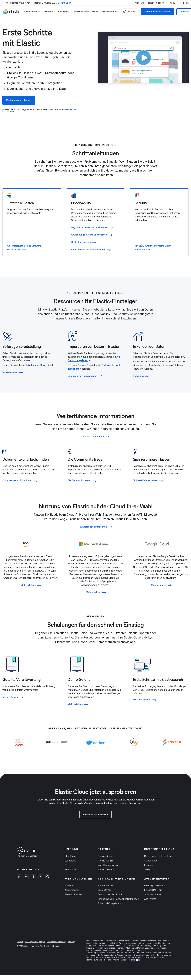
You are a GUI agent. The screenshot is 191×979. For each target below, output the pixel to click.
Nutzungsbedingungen (35, 942)
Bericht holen (64, 2)
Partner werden (106, 869)
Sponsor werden (153, 894)
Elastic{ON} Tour (153, 889)
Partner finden (105, 856)
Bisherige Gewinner (154, 885)
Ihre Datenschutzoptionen (124, 960)
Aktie (147, 869)
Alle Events (150, 898)
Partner (150, 3)
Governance (151, 860)
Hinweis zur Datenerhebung (98, 960)
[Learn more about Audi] (19, 748)
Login (186, 3)
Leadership (70, 860)
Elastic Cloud (38, 365)
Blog (66, 865)
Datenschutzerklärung (56, 942)
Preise (95, 11)
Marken (20, 942)
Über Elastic (70, 856)
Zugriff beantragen (108, 865)
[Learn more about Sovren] (172, 748)
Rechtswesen (105, 885)
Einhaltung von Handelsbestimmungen (118, 898)
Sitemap (71, 942)
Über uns (139, 3)
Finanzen (149, 865)
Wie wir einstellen (73, 894)
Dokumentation (109, 11)
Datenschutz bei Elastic (110, 894)
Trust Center (104, 889)
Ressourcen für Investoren (158, 856)
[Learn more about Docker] (95, 748)
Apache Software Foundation (114, 955)
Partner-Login (105, 860)
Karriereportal (71, 889)
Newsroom (70, 869)
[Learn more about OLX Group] (133, 748)
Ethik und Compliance (109, 903)
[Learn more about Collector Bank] (57, 748)
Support (160, 3)
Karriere (68, 885)
